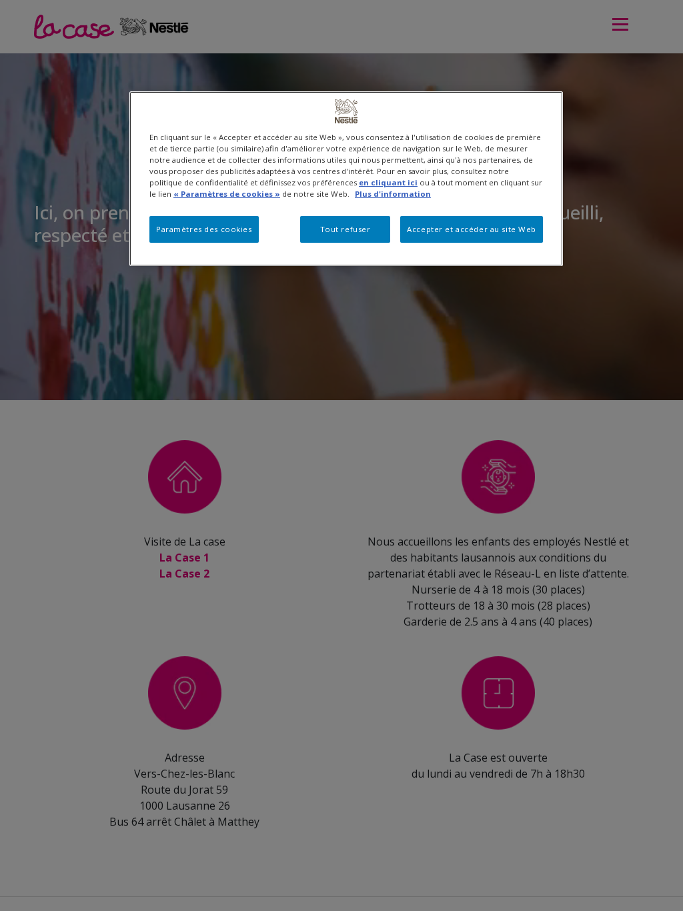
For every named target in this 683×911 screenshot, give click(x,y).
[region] (346, 178)
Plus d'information (393, 194)
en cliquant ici (388, 182)
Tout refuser (345, 229)
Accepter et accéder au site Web (471, 229)
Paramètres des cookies (204, 229)
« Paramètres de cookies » (226, 194)
